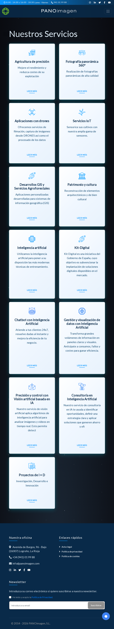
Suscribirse (96, 605)
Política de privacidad (72, 551)
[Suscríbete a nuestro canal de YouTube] (109, 2)
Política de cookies (71, 556)
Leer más (32, 91)
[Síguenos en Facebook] (104, 2)
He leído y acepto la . (32, 597)
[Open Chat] (106, 616)
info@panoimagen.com (26, 563)
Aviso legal (67, 546)
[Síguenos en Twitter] (99, 2)
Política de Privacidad (42, 597)
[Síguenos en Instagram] (90, 2)
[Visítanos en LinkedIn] (94, 2)
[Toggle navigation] (108, 11)
